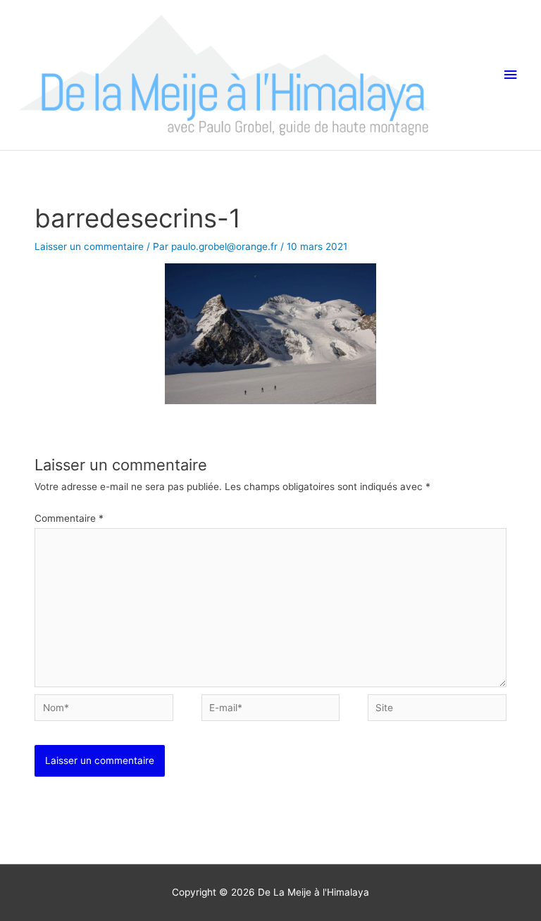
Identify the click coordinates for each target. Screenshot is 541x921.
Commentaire (69, 518)
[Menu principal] (511, 75)
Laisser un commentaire (89, 246)
